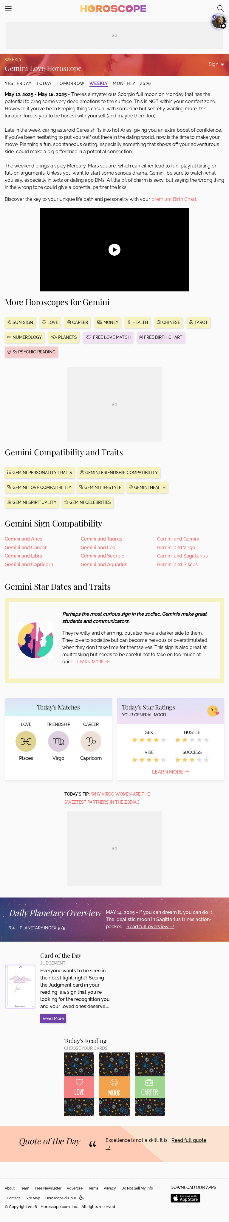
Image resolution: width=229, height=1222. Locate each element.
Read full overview (148, 926)
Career (79, 322)
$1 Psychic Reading (33, 352)
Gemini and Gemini (178, 539)
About (10, 1188)
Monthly (124, 83)
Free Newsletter (48, 1188)
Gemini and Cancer (26, 547)
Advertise (75, 1188)
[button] (81, 1198)
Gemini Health (149, 487)
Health (139, 322)
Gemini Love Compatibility (41, 487)
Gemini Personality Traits (41, 472)
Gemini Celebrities (89, 502)
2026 (145, 83)
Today (44, 83)
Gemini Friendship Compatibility (121, 472)
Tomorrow (71, 83)
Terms (93, 1188)
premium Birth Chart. (174, 199)
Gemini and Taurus (101, 539)
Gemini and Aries (23, 539)
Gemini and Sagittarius (182, 556)
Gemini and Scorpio (103, 556)
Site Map (33, 1198)
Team (24, 1188)
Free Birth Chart (162, 337)
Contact (13, 1198)
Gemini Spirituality (33, 502)
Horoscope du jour (60, 1198)
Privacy (110, 1188)
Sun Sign (22, 322)
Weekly (98, 83)
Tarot (200, 322)
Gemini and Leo (98, 547)
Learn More (91, 661)
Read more (53, 1018)
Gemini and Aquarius (104, 564)
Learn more (168, 772)
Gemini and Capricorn (29, 564)
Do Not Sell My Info (137, 1188)
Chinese (170, 322)
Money (110, 322)
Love (52, 322)
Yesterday (18, 83)
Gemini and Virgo (176, 547)
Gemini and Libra (23, 556)
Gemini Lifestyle (102, 487)
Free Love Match (111, 337)
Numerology (26, 337)
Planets (67, 337)
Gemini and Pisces (177, 564)
